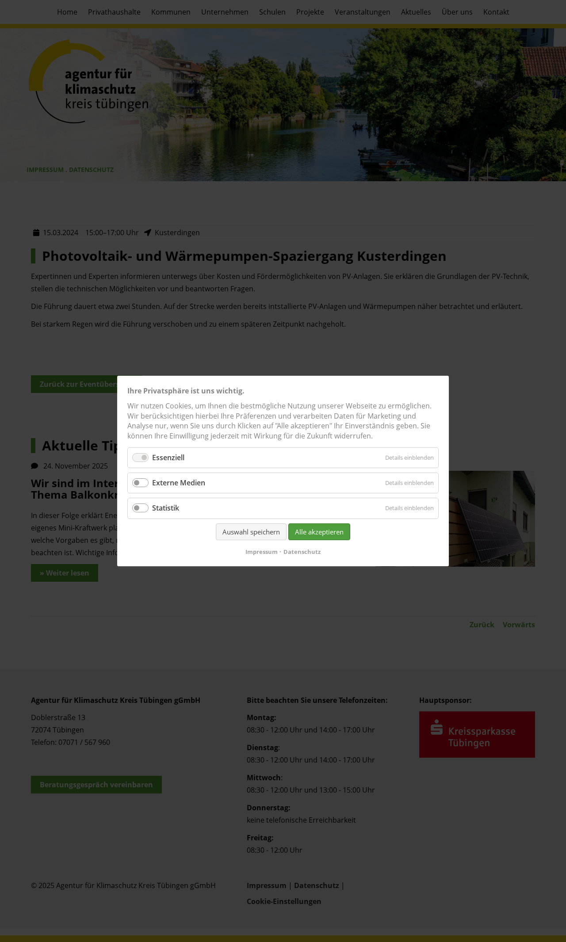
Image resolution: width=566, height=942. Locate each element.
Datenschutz (302, 552)
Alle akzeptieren (319, 531)
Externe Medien (178, 483)
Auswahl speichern (251, 531)
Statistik (165, 508)
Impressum (261, 552)
